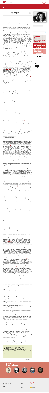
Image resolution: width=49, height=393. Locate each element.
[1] (8, 23)
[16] (27, 258)
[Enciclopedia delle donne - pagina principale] (8, 2)
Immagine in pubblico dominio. (11, 356)
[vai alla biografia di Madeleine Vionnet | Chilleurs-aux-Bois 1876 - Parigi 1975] (40, 370)
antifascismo (35, 27)
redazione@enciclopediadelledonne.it (8, 384)
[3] (30, 50)
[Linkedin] (45, 3)
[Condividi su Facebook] (44, 32)
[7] (20, 98)
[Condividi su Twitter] (45, 32)
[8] (24, 120)
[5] (30, 76)
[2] (5, 25)
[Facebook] (42, 3)
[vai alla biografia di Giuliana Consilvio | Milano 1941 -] (32, 370)
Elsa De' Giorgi (9, 241)
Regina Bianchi (8, 69)
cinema (38, 27)
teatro (40, 27)
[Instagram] (44, 3)
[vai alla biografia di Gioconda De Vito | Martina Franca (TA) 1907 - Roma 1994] (24, 370)
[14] (11, 223)
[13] (10, 206)
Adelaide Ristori (5, 267)
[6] (20, 93)
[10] (10, 145)
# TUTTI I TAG (43, 28)
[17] (16, 266)
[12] (17, 186)
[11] (17, 179)
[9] (26, 125)
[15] (7, 242)
